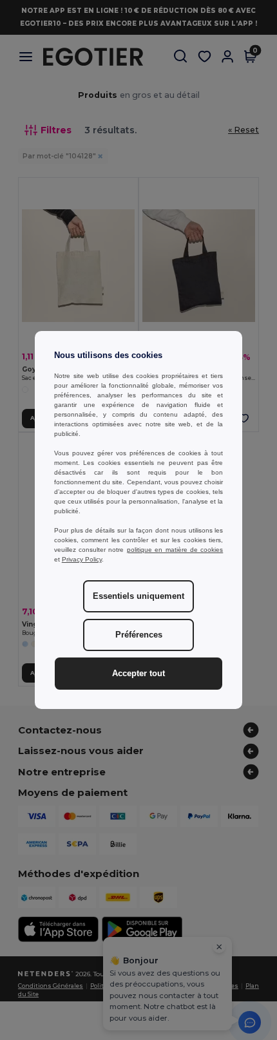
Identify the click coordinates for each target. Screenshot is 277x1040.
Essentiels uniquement (138, 596)
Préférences (138, 634)
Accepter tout (138, 673)
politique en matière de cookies (175, 549)
